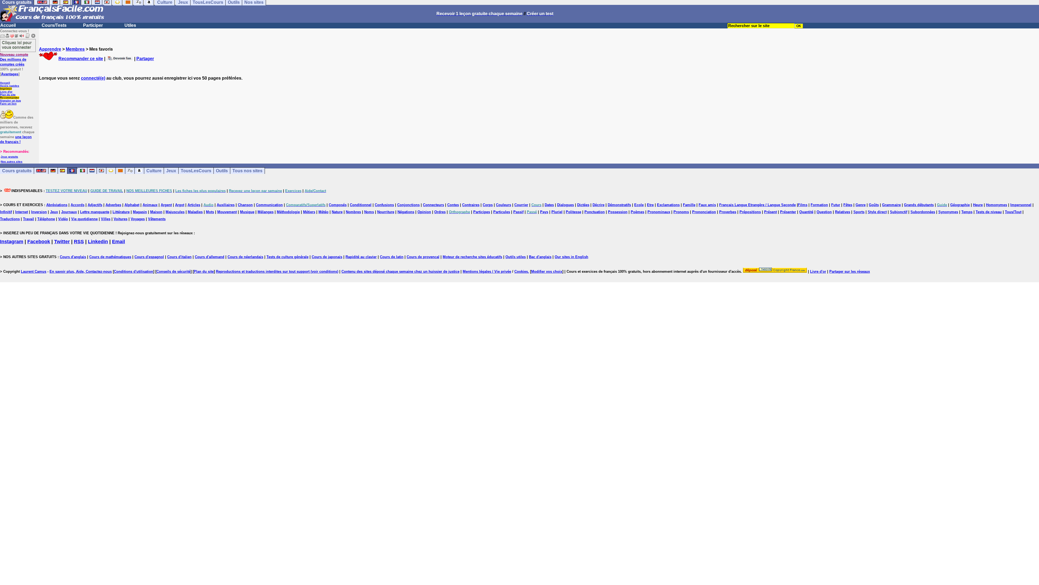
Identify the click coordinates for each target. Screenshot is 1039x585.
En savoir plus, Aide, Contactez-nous (81, 271)
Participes (481, 212)
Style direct (877, 212)
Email (118, 241)
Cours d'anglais (73, 257)
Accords (77, 205)
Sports (858, 212)
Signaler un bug (10, 100)
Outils (222, 170)
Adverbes (113, 205)
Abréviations (56, 205)
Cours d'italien (179, 257)
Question (824, 212)
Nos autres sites (11, 161)
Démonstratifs (619, 205)
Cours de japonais (327, 257)
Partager (145, 58)
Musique (247, 212)
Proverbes (727, 212)
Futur (835, 205)
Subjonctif (898, 212)
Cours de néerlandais (245, 257)
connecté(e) (93, 78)
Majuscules (175, 212)
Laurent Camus (33, 271)
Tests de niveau (989, 212)
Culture (154, 170)
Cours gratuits (17, 170)
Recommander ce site (80, 58)
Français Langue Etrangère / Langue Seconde (757, 205)
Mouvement (227, 212)
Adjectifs (95, 205)
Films (802, 205)
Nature (337, 212)
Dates (549, 205)
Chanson (245, 205)
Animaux (150, 205)
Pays (544, 212)
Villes (105, 219)
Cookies (521, 271)
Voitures (120, 219)
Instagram (11, 241)
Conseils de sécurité (173, 271)
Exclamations (668, 205)
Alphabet (131, 205)
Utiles (130, 25)
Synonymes (948, 212)
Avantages (9, 74)
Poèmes (637, 212)
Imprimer (6, 88)
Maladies (195, 212)
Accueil (8, 25)
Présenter (788, 212)
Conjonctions (408, 205)
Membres (75, 49)
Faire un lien (8, 103)
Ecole (639, 205)
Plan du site (8, 94)
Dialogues (565, 205)
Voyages (138, 219)
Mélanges (266, 212)
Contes (453, 205)
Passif (518, 212)
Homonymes (996, 205)
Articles (194, 205)
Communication (269, 205)
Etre (650, 205)
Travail (28, 219)
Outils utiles (515, 257)
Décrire (598, 205)
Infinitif (6, 212)
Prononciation (704, 212)
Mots (210, 212)
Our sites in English (571, 257)
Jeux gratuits (9, 156)
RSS (79, 241)
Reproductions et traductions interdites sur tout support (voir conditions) (277, 271)
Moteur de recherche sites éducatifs (472, 257)
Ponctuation (594, 212)
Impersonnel (1020, 205)
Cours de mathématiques (110, 257)
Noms (369, 212)
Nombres (353, 212)
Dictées (583, 205)
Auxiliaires (226, 205)
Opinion (424, 212)
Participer (93, 25)
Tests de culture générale (287, 257)
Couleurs (503, 205)
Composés (338, 205)
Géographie (960, 205)
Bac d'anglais (540, 257)
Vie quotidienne (84, 219)
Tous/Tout (1013, 212)
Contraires (470, 205)
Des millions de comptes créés (14, 59)
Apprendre (50, 49)
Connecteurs (433, 205)
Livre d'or (6, 91)
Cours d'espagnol (149, 257)
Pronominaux (658, 212)
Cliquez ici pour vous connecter (17, 44)
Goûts (874, 205)
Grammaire (891, 205)
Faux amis (707, 205)
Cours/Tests (54, 25)
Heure (978, 205)
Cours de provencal (423, 257)
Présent (770, 212)
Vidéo (63, 219)
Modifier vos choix (546, 271)
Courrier (521, 205)
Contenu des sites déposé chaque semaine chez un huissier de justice (400, 271)
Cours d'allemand (209, 257)
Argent (166, 205)
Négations (405, 212)
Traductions (10, 219)
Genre (861, 205)
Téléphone (46, 219)
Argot (179, 205)
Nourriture (385, 212)
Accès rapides (9, 85)
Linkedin (98, 241)
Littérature (121, 212)
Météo (323, 212)
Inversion (39, 212)
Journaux (69, 212)
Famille (689, 205)
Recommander (9, 97)
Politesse (573, 212)
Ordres (440, 212)
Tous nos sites (247, 170)
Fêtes (847, 205)
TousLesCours (196, 170)
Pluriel (557, 212)
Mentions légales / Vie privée (487, 271)
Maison (156, 212)
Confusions (384, 205)
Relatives (842, 212)
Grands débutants (919, 205)
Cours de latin (391, 257)
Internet (21, 212)
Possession (617, 212)
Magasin (140, 212)
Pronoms (681, 212)
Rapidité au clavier (361, 257)
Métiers (309, 212)
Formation (819, 205)
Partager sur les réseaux (849, 271)
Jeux (171, 170)
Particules (501, 212)
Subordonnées (922, 212)
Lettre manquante (94, 212)
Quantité (806, 212)
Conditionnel (360, 205)
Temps (966, 212)
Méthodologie (288, 212)
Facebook (38, 241)
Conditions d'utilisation (133, 271)
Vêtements (157, 219)
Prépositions (750, 212)
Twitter (62, 241)
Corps (488, 205)
